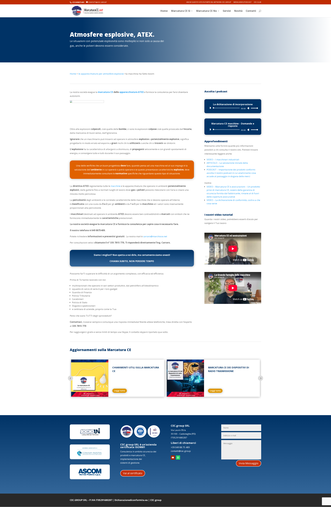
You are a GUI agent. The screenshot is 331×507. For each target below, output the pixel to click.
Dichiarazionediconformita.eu (131, 500)
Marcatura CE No (206, 11)
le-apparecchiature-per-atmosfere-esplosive (101, 73)
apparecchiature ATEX (131, 92)
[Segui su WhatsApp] (178, 457)
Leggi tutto (119, 390)
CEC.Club (257, 2)
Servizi (227, 11)
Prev (70, 378)
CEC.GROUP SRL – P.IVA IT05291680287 (91, 500)
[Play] (210, 108)
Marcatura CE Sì (180, 11)
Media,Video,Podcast (242, 2)
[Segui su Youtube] (173, 457)
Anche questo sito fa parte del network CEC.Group (208, 2)
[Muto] (248, 108)
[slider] (253, 108)
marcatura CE (105, 92)
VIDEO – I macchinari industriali (223, 159)
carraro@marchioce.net (155, 236)
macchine (116, 186)
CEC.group (155, 500)
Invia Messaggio (248, 463)
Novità (238, 11)
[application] (232, 108)
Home (164, 11)
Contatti (251, 11)
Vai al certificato (132, 473)
